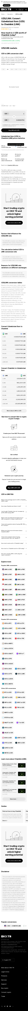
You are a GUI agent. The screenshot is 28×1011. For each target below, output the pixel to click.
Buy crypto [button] (4, 988)
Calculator (10, 14)
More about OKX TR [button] (7, 967)
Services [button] (4, 980)
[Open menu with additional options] (26, 10)
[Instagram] (7, 1006)
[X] (2, 1006)
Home (3, 14)
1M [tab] (16, 69)
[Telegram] (4, 1006)
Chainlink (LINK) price (12, 165)
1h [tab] (3, 69)
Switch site (6, 5)
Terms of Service (19, 909)
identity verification (13, 458)
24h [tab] (7, 69)
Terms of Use (12, 906)
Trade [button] (3, 996)
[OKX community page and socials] (13, 1006)
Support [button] (4, 984)
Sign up (21, 9)
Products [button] (4, 976)
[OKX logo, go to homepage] (6, 9)
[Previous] (2, 926)
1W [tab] (12, 69)
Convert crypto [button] (6, 992)
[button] (16, 9)
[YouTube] (10, 1006)
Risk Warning (21, 906)
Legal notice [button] (5, 972)
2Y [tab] (24, 69)
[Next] (26, 926)
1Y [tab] (20, 69)
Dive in (4, 820)
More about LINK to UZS (14, 410)
